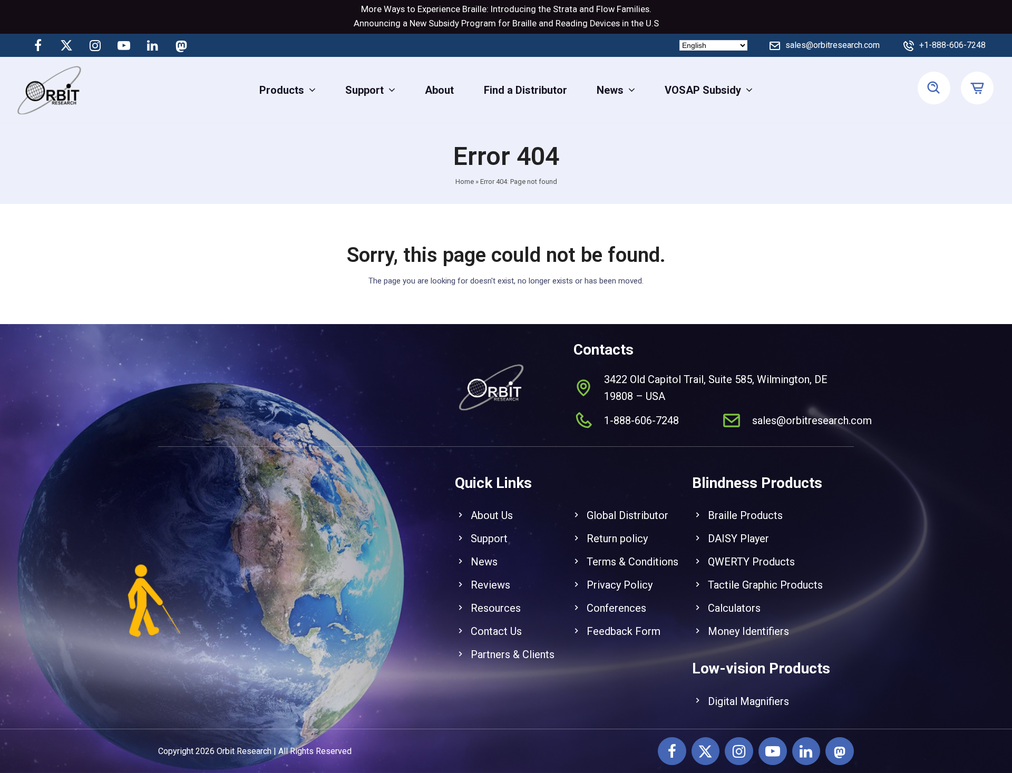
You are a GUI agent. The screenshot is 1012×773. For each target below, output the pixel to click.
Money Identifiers (748, 631)
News (484, 561)
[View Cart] (978, 88)
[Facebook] (38, 45)
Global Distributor (627, 515)
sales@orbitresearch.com (832, 45)
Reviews (490, 585)
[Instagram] (95, 45)
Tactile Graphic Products (765, 585)
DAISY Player (738, 538)
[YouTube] (123, 45)
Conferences (616, 608)
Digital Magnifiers (748, 701)
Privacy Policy (620, 585)
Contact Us (496, 631)
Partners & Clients (512, 654)
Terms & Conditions (632, 561)
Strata (565, 9)
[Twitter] (66, 45)
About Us (492, 515)
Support (489, 538)
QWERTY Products (751, 561)
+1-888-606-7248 (952, 45)
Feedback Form (623, 631)
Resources (496, 608)
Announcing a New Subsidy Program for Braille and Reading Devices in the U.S (506, 23)
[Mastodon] (180, 45)
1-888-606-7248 (641, 420)
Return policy (617, 538)
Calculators (734, 608)
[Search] (934, 88)
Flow (605, 9)
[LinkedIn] (152, 45)
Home (464, 181)
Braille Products (745, 515)
